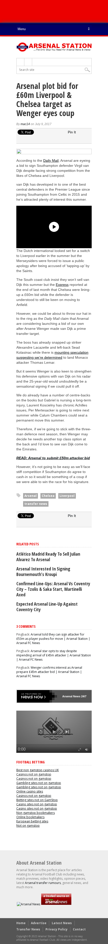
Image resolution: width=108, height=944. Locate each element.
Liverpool (67, 496)
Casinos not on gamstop (33, 774)
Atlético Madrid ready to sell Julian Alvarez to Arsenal (48, 556)
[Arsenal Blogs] (56, 904)
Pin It (72, 132)
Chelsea (48, 496)
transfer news (35, 504)
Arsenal (30, 496)
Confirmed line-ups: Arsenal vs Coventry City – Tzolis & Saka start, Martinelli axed (53, 589)
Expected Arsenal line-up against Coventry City (47, 606)
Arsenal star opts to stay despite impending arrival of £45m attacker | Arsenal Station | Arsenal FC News (53, 655)
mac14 (25, 124)
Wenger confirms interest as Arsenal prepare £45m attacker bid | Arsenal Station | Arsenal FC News (49, 671)
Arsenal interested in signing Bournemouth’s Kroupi (43, 571)
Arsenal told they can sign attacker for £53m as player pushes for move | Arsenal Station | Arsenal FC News (53, 638)
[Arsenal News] (28, 904)
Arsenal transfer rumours (43, 883)
